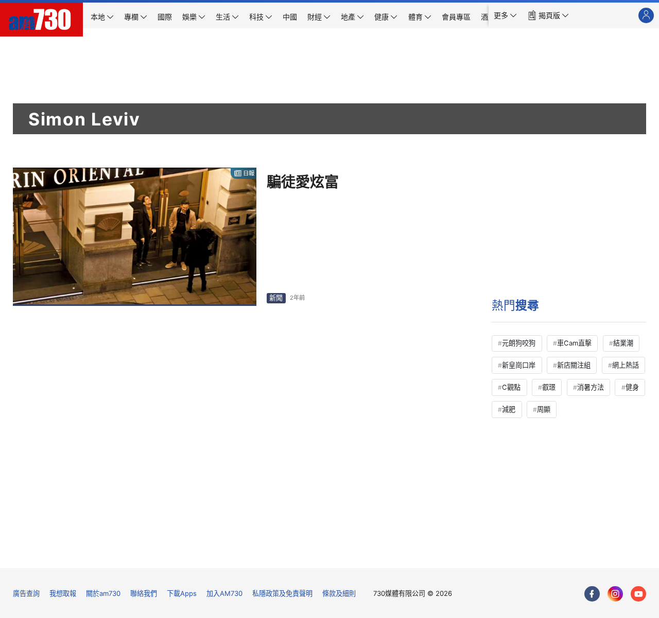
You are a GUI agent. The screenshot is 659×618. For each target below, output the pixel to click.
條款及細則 (339, 593)
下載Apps (182, 593)
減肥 (508, 409)
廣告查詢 (26, 593)
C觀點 (511, 387)
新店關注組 (574, 365)
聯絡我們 (143, 593)
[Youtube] (638, 594)
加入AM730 (224, 593)
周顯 (543, 409)
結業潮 (623, 343)
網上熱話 (625, 365)
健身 (632, 387)
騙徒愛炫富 (303, 182)
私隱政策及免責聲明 (282, 593)
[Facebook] (592, 594)
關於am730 (103, 593)
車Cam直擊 (574, 343)
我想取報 (62, 593)
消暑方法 (590, 387)
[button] (505, 15)
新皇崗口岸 (518, 365)
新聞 (276, 298)
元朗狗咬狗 (518, 343)
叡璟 (549, 387)
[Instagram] (615, 594)
